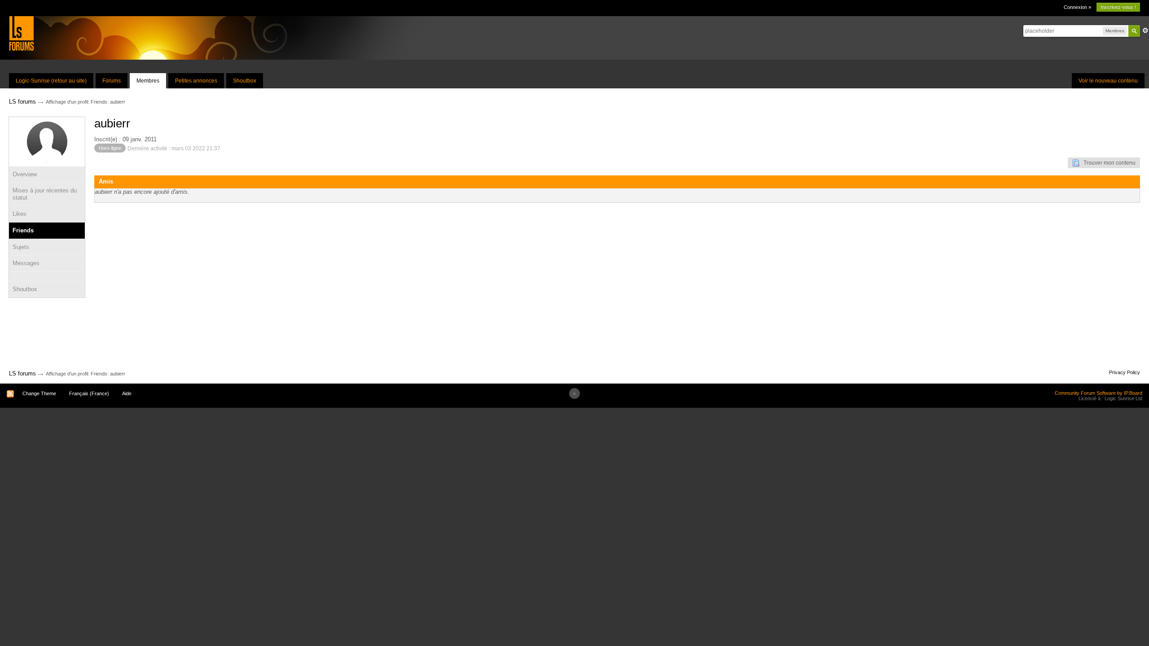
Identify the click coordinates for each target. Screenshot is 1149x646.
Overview (25, 174)
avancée (1145, 30)
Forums (111, 81)
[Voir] (47, 276)
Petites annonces (196, 81)
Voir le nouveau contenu (1108, 81)
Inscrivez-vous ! (1118, 7)
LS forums (22, 373)
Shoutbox (244, 81)
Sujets (21, 247)
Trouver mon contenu (1107, 163)
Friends (23, 230)
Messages (26, 263)
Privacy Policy (1124, 372)
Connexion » (1077, 7)
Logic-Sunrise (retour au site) (51, 81)
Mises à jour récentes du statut (45, 194)
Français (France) (89, 393)
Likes (19, 213)
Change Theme (39, 393)
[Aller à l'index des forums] (21, 33)
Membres (147, 81)
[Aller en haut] (574, 393)
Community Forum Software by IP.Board (1098, 393)
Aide (127, 393)
